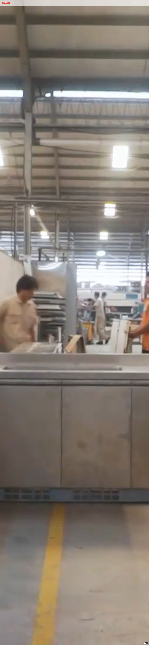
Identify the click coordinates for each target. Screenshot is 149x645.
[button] (145, 3)
